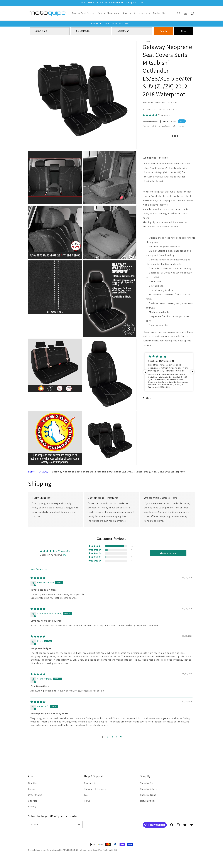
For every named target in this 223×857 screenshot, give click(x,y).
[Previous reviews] (145, 372)
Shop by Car (146, 783)
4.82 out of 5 (63, 551)
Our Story (33, 783)
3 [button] (112, 736)
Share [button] (149, 397)
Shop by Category (150, 789)
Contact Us (90, 783)
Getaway (43, 471)
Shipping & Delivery (95, 789)
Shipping (159, 126)
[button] (126, 13)
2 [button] (107, 736)
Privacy (32, 806)
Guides (32, 789)
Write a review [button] (168, 553)
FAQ (86, 794)
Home (31, 471)
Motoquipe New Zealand (43, 850)
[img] (38, 578)
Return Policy (147, 800)
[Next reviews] (192, 372)
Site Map (33, 800)
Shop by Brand (148, 794)
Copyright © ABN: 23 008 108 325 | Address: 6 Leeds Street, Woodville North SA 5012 (85, 850)
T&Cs (87, 800)
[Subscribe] (79, 824)
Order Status (35, 794)
